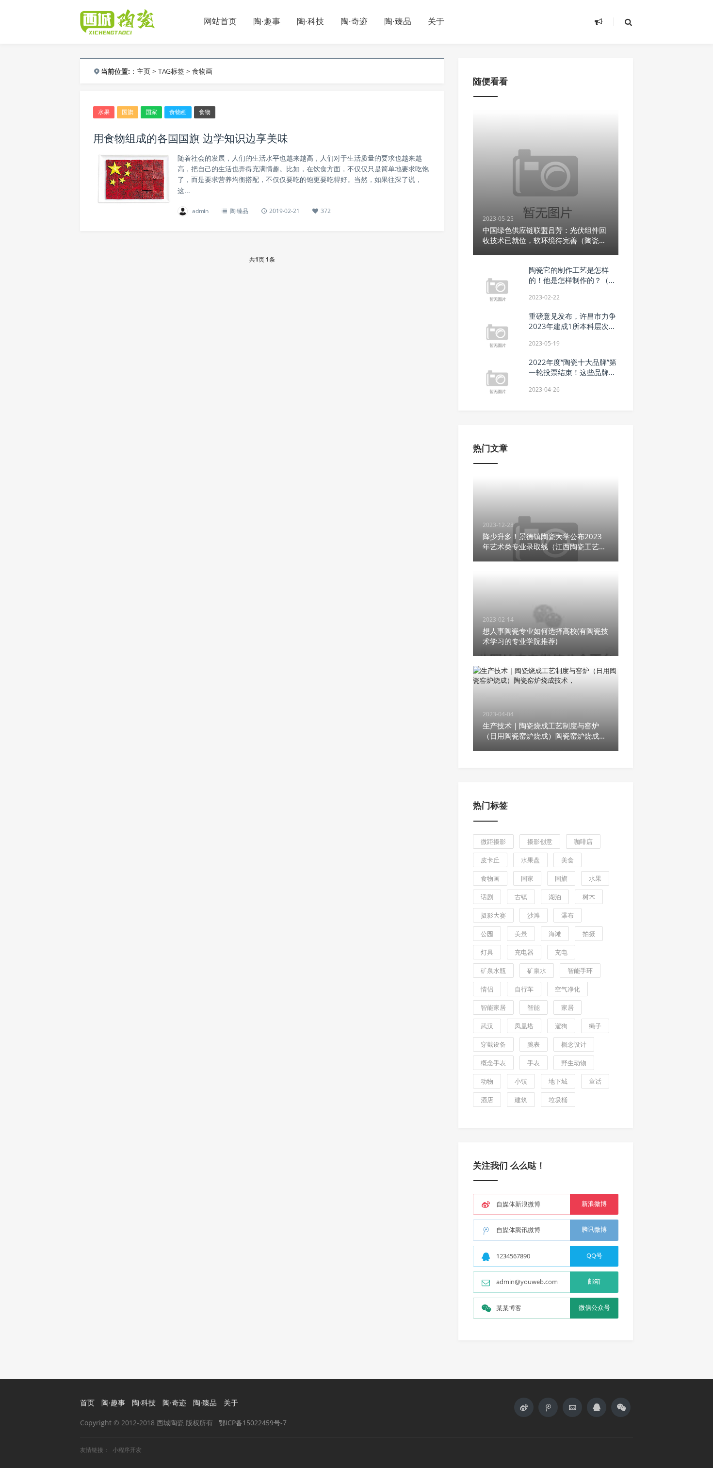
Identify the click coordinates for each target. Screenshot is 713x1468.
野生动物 (573, 1062)
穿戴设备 (493, 1044)
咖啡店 (583, 841)
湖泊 (555, 896)
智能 (533, 1007)
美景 (521, 933)
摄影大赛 (493, 915)
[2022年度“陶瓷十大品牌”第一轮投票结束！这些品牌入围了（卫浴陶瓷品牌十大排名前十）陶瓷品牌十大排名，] (497, 381)
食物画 (178, 112)
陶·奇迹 (354, 21)
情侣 (487, 989)
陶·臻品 (397, 21)
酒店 (487, 1099)
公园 (487, 933)
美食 (567, 860)
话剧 (487, 896)
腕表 (533, 1044)
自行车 (524, 989)
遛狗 (561, 1026)
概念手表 (493, 1062)
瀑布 (567, 915)
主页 (143, 71)
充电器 (524, 952)
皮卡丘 (490, 860)
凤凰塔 (524, 1026)
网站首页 (220, 21)
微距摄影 (493, 841)
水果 (104, 112)
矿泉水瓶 (493, 970)
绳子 (595, 1026)
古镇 (521, 896)
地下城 (558, 1081)
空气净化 (567, 989)
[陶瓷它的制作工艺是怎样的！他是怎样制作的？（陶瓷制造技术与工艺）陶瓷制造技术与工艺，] (497, 289)
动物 (487, 1081)
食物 (205, 112)
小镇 (521, 1081)
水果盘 (530, 860)
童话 (595, 1081)
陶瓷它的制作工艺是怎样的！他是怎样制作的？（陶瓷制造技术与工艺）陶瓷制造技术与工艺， (572, 285)
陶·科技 (310, 21)
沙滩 (533, 915)
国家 (151, 112)
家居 (567, 1007)
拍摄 (589, 933)
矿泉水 (536, 970)
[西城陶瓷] (133, 21)
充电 (561, 952)
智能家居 (493, 1007)
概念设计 (573, 1044)
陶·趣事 (266, 21)
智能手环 (580, 970)
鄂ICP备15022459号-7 (253, 1422)
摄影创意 (539, 841)
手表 (533, 1062)
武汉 (487, 1026)
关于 (436, 21)
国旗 (127, 112)
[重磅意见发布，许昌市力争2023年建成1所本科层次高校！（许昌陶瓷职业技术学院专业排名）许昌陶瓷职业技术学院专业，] (497, 335)
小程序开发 (127, 1450)
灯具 (487, 952)
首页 (87, 1402)
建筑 (521, 1099)
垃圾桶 (558, 1099)
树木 (589, 896)
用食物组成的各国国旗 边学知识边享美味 (190, 138)
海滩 (555, 933)
